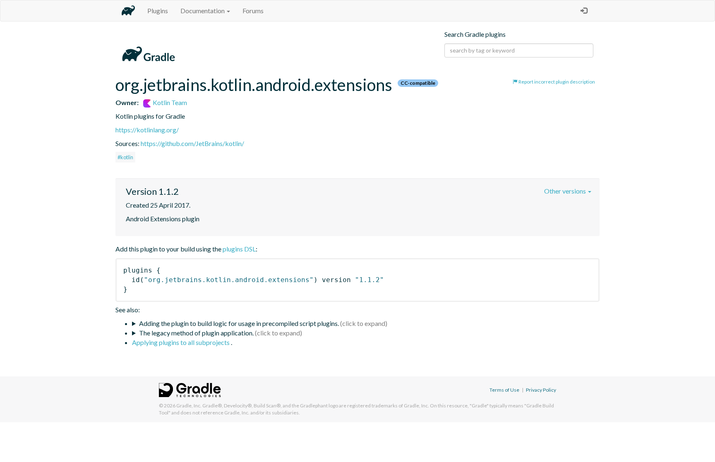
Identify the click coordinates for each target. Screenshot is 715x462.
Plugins (157, 10)
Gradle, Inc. (189, 405)
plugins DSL (239, 249)
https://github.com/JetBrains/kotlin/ (192, 143)
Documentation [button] (203, 10)
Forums (253, 10)
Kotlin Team (169, 102)
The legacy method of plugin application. (196, 333)
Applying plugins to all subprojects (181, 342)
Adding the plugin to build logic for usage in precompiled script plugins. (239, 323)
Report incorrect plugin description (556, 82)
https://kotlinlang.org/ (147, 130)
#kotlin (125, 157)
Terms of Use (504, 390)
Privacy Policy (541, 390)
